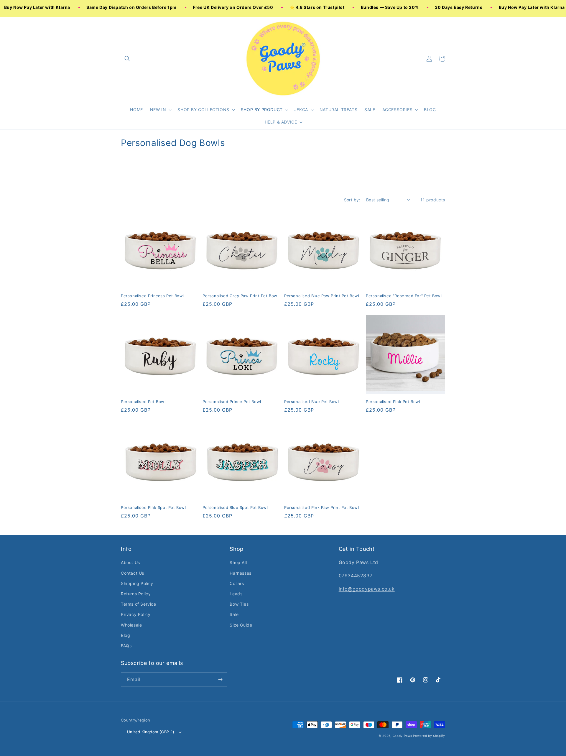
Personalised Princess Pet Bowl (152, 295)
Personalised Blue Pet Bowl (311, 401)
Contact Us (132, 573)
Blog (125, 635)
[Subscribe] (220, 679)
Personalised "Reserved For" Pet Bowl (404, 295)
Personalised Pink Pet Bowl (393, 401)
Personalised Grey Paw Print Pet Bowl (241, 295)
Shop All (238, 562)
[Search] (127, 58)
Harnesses (240, 573)
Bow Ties (239, 604)
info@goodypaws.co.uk (367, 589)
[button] (160, 109)
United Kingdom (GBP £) (151, 731)
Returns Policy (136, 593)
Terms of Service (138, 604)
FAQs (126, 645)
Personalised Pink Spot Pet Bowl (153, 507)
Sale (234, 614)
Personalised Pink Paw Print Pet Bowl (321, 507)
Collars (237, 583)
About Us (130, 562)
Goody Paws (402, 735)
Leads (236, 593)
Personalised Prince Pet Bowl (232, 401)
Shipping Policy (137, 583)
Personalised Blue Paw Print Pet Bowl (321, 295)
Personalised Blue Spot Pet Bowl (235, 507)
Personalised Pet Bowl (143, 401)
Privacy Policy (135, 614)
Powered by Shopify (429, 735)
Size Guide (241, 624)
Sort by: (352, 199)
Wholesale (131, 624)
